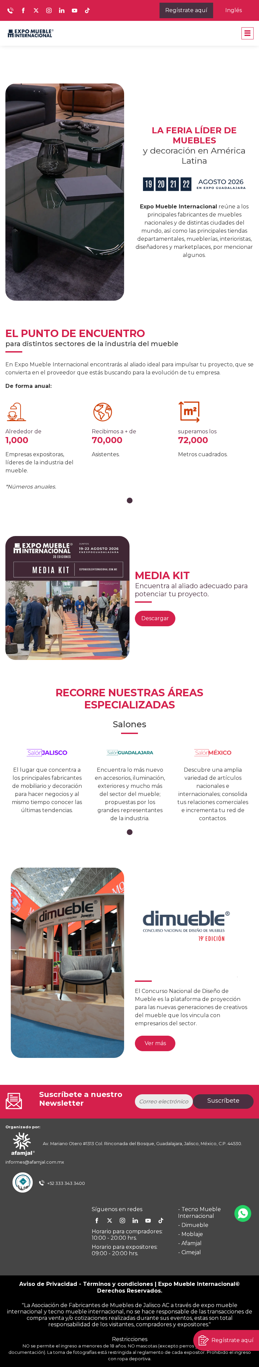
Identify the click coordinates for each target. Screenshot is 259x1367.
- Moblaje (190, 1234)
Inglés (233, 10)
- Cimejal (189, 1252)
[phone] (10, 10)
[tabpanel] (43, 446)
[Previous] (32, 964)
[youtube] (148, 1220)
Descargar (155, 618)
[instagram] (122, 1220)
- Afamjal (190, 1243)
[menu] (247, 33)
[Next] (226, 964)
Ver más (155, 1043)
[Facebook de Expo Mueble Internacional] (23, 10)
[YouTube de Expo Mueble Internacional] (74, 10)
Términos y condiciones (118, 1284)
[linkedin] (135, 1220)
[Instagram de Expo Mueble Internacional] (49, 10)
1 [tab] (130, 500)
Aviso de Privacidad (48, 1284)
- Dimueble (193, 1225)
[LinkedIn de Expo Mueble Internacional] (62, 10)
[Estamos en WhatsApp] (242, 1213)
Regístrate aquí (186, 10)
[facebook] (97, 1220)
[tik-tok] (161, 1220)
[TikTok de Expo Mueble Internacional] (87, 10)
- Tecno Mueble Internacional (199, 1212)
